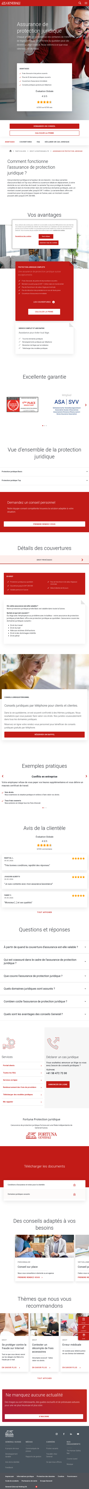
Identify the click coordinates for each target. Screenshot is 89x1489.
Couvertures (26, 142)
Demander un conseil (44, 126)
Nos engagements (73, 1443)
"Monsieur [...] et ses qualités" (18, 902)
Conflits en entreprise (44, 776)
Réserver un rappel (45, 735)
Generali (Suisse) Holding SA (16, 1487)
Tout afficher (44, 912)
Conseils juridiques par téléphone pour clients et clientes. (41, 705)
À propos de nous (12, 1448)
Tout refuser (46, 236)
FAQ (38, 142)
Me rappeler (8, 1102)
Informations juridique (25, 1476)
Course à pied (72, 1459)
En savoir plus (9, 1367)
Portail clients (9, 1065)
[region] (44, 234)
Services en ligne (10, 1080)
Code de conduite (12, 1481)
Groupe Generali (46, 1481)
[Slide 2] (44, 807)
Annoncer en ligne (57, 1084)
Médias (29, 1442)
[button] (85, 405)
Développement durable (11, 1455)
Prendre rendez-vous (44, 524)
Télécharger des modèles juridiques (18, 1095)
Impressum (9, 1476)
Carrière (50, 1442)
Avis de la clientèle (12, 1462)
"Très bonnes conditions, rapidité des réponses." (27, 865)
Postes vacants (52, 1448)
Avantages (10, 142)
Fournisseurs (72, 1476)
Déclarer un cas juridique (57, 142)
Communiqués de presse (32, 1449)
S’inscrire (44, 1416)
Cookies (61, 1476)
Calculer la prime (44, 133)
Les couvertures (42, 302)
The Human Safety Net (74, 1452)
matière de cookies (59, 230)
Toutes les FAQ (9, 1073)
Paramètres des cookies (23, 236)
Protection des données (46, 1476)
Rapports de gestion (33, 1457)
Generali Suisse (13, 1442)
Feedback (9, 1467)
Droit (4, 1340)
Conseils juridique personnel (16, 697)
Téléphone (50, 1070)
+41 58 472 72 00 (56, 1073)
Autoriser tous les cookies (48, 243)
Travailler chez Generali (51, 1455)
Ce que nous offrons (54, 1462)
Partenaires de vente (29, 1481)
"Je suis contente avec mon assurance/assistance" (28, 884)
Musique (70, 1464)
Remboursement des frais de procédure (19, 1087)
